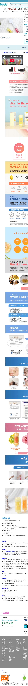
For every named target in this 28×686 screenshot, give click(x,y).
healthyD (22, 684)
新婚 (9, 684)
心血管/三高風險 (5, 648)
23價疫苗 (10, 643)
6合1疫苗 (10, 648)
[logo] (4, 7)
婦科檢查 (3, 642)
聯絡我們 (22, 683)
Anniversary (13, 684)
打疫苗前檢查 (4, 643)
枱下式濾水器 (18, 643)
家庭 (18, 684)
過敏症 (3, 651)
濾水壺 (17, 646)
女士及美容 (25, 653)
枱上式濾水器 (18, 642)
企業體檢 (3, 661)
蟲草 (23, 644)
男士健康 (3, 647)
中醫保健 (3, 659)
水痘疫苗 (10, 649)
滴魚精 (24, 647)
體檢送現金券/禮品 (19, 7)
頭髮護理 (24, 658)
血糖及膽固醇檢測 (12, 657)
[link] (5, 672)
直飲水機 (18, 641)
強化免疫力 (25, 651)
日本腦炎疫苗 (11, 651)
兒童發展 (3, 660)
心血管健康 (25, 655)
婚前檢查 (3, 649)
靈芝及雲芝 (25, 646)
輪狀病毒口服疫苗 (12, 650)
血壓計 (10, 656)
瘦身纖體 (24, 654)
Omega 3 (24, 648)
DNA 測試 (3, 655)
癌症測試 (3, 653)
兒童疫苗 (10, 641)
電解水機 (18, 650)
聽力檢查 (3, 658)
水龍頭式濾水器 (19, 644)
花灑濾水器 (5, 613)
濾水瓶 (17, 647)
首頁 (5, 9)
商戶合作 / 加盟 (16, 683)
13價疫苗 (10, 644)
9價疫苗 (10, 642)
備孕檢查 (3, 650)
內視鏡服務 (4, 652)
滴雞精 (24, 642)
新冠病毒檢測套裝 (5, 646)
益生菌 (24, 643)
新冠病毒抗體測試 (5, 644)
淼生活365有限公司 (8, 52)
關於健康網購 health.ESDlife (7, 683)
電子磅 (10, 659)
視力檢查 (3, 656)
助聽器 (10, 660)
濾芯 (17, 649)
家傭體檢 (3, 654)
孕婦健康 (24, 659)
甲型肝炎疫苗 (11, 646)
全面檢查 (3, 641)
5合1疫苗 (10, 647)
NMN (24, 641)
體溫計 (10, 658)
